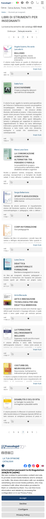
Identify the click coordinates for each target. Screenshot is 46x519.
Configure (23, 509)
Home (4, 12)
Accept (23, 498)
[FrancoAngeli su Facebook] (3, 453)
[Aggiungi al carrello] (12, 73)
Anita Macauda (20, 295)
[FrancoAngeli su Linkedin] (6, 453)
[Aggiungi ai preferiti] (28, 73)
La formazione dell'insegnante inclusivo (23, 333)
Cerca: (4, 8)
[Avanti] (37, 37)
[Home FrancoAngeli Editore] (7, 3)
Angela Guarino (20, 47)
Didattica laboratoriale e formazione (23, 266)
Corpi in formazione (25, 227)
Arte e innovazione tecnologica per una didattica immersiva (26, 302)
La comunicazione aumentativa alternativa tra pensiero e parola (24, 158)
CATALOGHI (8, 461)
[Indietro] (9, 37)
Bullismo (19, 53)
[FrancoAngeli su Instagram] (9, 453)
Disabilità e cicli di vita (27, 399)
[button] (17, 3)
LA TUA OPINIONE (11, 458)
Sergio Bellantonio (21, 192)
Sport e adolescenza (26, 196)
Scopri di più (37, 69)
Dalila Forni (18, 84)
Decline (23, 503)
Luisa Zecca (19, 260)
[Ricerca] (43, 8)
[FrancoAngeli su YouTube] (12, 453)
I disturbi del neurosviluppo (22, 367)
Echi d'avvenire (22, 87)
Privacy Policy (23, 515)
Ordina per (11, 31)
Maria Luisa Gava (21, 150)
